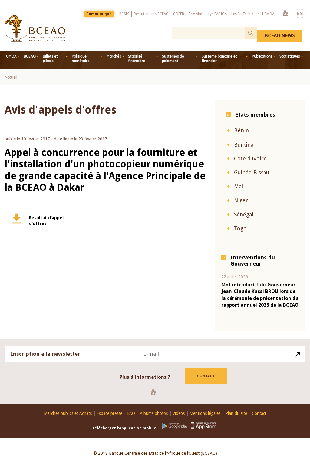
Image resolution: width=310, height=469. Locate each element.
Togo (240, 228)
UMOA (11, 56)
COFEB (178, 14)
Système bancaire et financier (219, 58)
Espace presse (109, 413)
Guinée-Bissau (251, 172)
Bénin (241, 130)
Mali (239, 186)
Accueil (11, 77)
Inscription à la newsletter (45, 354)
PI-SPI (124, 14)
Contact (206, 376)
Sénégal (243, 214)
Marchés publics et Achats (68, 413)
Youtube (285, 13)
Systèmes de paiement (173, 58)
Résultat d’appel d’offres (46, 220)
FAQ (131, 413)
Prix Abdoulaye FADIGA (208, 14)
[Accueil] (35, 28)
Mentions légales (205, 413)
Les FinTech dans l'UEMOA (252, 14)
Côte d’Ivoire (250, 158)
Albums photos (154, 413)
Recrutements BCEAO (151, 14)
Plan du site (236, 413)
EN (300, 13)
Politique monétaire (81, 58)
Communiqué (99, 14)
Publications (262, 56)
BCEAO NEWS (280, 35)
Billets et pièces (50, 58)
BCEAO (30, 56)
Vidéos (179, 413)
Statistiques (289, 56)
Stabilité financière (136, 58)
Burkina (243, 144)
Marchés (114, 56)
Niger (241, 200)
